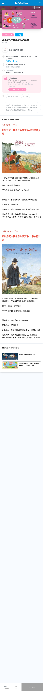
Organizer (5, 688)
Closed (32, 687)
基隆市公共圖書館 (13, 96)
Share (38, 7)
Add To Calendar (12, 61)
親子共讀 (25, 96)
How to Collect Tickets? (17, 89)
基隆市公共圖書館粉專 (13, 72)
